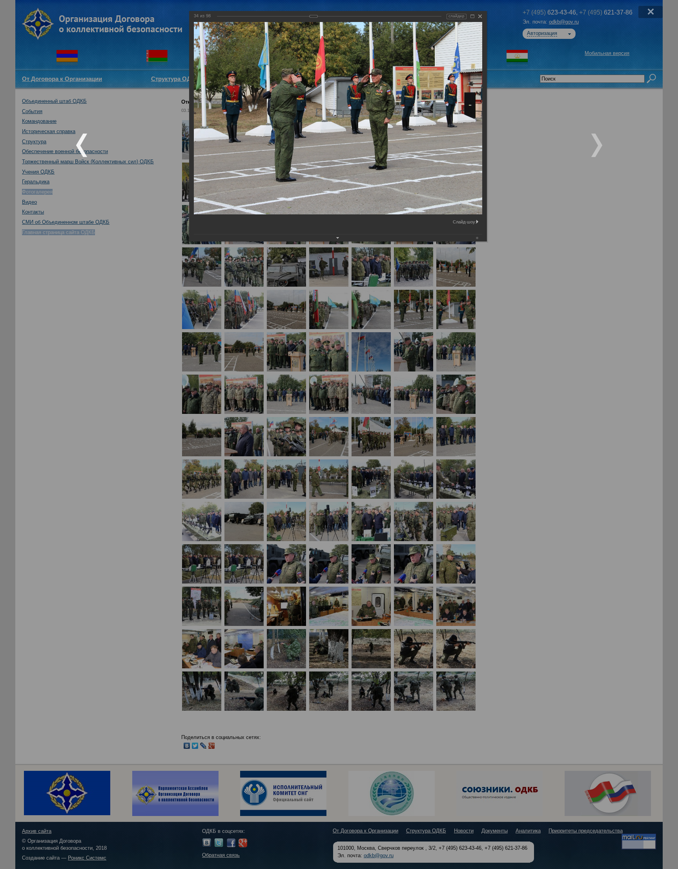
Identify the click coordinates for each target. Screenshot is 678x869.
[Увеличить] (472, 16)
